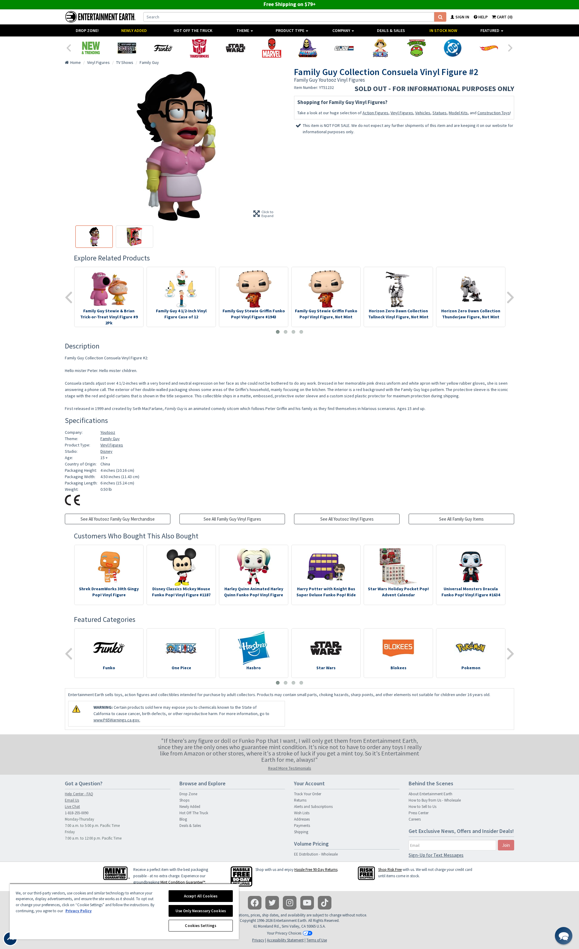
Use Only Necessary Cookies (201, 910)
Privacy (258, 940)
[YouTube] (307, 903)
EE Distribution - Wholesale (316, 854)
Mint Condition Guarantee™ (182, 882)
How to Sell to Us (422, 806)
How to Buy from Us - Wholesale (435, 800)
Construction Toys (493, 112)
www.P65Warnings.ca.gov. (116, 720)
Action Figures (375, 112)
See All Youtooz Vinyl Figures (347, 519)
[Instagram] (289, 903)
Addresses (302, 819)
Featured (490, 30)
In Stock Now (443, 30)
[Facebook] (254, 903)
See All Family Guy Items (461, 519)
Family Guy (110, 438)
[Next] (510, 47)
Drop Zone (188, 793)
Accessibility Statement (285, 940)
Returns (300, 800)
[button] (563, 935)
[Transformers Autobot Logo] (199, 48)
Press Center (419, 812)
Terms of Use (316, 940)
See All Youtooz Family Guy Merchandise (118, 519)
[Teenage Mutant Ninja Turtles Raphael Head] (416, 48)
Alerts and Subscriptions (313, 806)
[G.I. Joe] (344, 48)
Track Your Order (307, 793)
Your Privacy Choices (284, 933)
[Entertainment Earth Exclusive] (127, 48)
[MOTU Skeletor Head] (307, 48)
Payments (302, 825)
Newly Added (134, 30)
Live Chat (72, 806)
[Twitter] (272, 903)
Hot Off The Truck (193, 30)
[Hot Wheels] (488, 48)
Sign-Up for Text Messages (436, 855)
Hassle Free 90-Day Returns (315, 869)
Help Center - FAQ (79, 793)
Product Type (290, 30)
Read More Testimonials (289, 768)
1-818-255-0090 (76, 812)
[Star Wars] (235, 48)
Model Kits (458, 112)
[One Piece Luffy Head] (380, 48)
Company (341, 30)
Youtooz (107, 432)
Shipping (301, 831)
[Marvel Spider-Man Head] (271, 48)
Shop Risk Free (390, 869)
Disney (106, 451)
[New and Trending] (90, 48)
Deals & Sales (391, 30)
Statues (439, 112)
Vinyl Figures (402, 112)
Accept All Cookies (200, 896)
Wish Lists (301, 812)
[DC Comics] (452, 48)
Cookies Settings (200, 925)
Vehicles (422, 112)
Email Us (72, 800)
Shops (184, 800)
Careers (415, 819)
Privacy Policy (78, 910)
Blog (183, 819)
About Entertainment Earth (430, 793)
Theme (243, 30)
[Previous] (68, 47)
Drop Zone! (87, 30)
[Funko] (163, 48)
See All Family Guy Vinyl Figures (232, 519)
